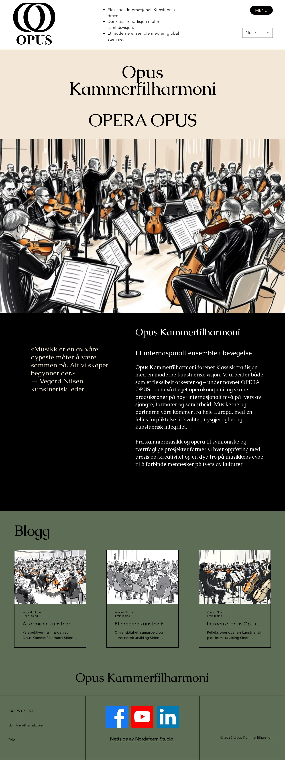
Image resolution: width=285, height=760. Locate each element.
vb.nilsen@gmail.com (25, 725)
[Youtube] (142, 717)
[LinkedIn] (168, 717)
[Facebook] (117, 717)
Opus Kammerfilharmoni (142, 677)
